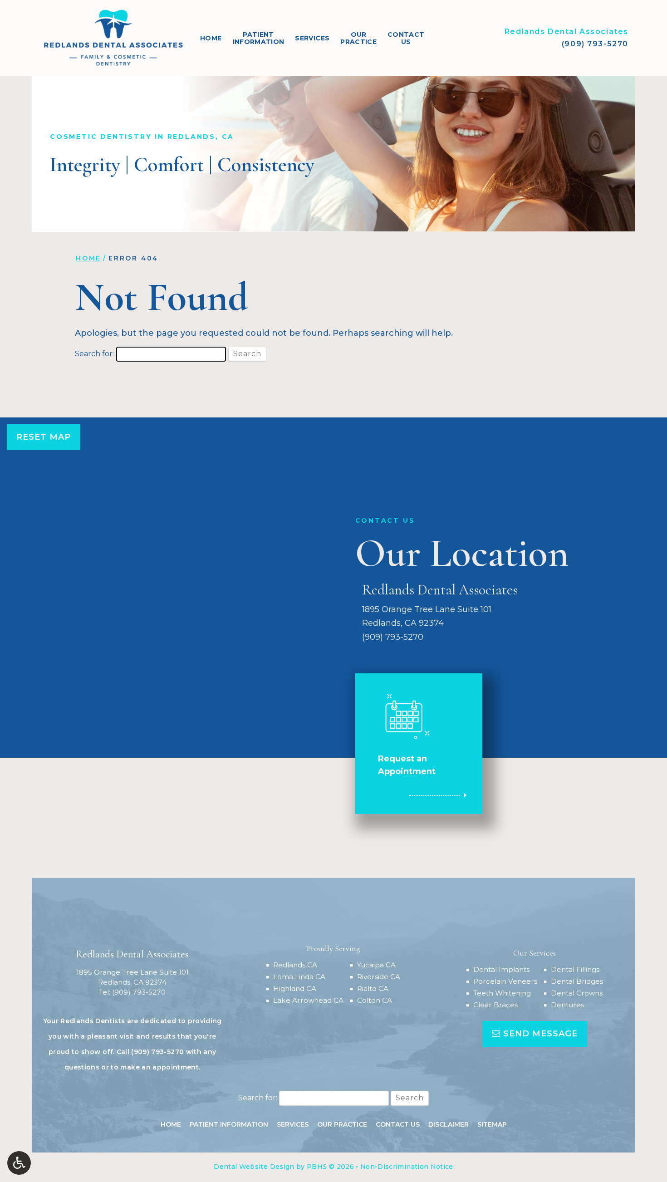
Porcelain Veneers (505, 981)
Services (312, 38)
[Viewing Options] (19, 1163)
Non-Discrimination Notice (406, 1166)
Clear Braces (495, 1005)
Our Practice (342, 1124)
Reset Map (43, 437)
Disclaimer (448, 1124)
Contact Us (398, 1124)
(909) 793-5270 (595, 43)
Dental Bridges (577, 981)
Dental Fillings (575, 969)
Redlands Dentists (92, 1021)
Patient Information (229, 1124)
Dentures (567, 1005)
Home (210, 38)
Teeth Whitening (502, 993)
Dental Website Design (254, 1166)
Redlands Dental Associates (566, 31)
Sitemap (492, 1124)
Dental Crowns (577, 993)
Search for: (94, 353)
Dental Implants (501, 969)
